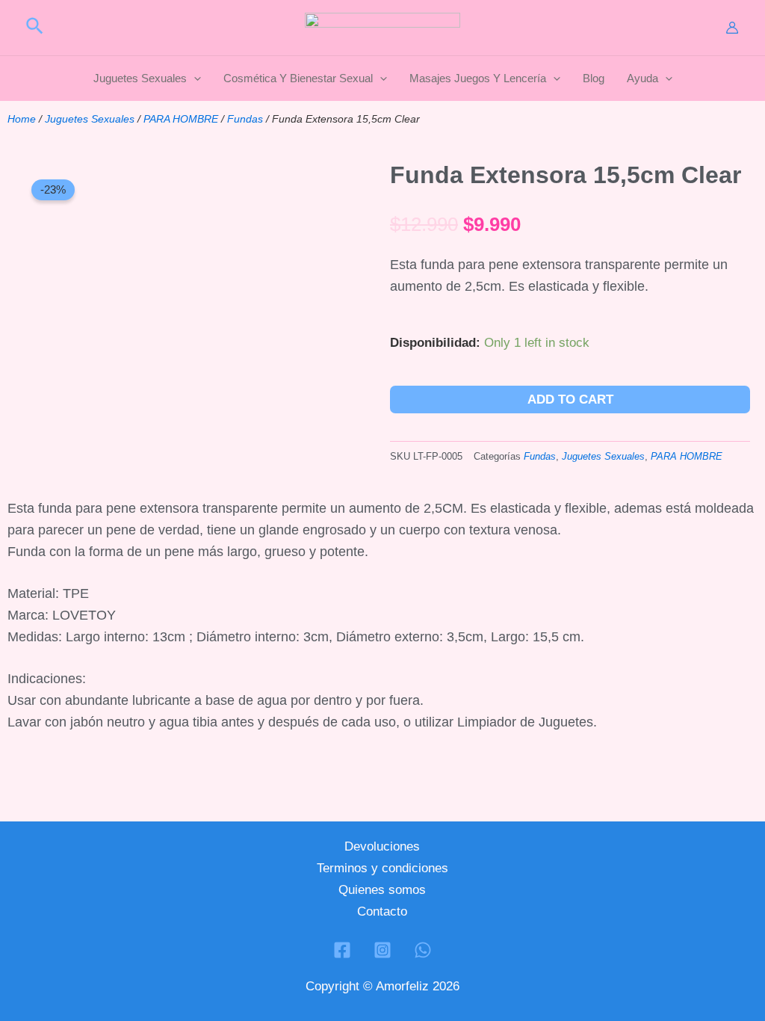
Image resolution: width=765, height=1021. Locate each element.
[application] (194, 78)
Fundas (245, 119)
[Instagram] (382, 950)
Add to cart (570, 399)
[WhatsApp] (423, 950)
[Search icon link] (35, 28)
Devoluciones (382, 846)
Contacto (382, 911)
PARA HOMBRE (180, 119)
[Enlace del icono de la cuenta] (732, 27)
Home (21, 119)
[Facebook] (342, 950)
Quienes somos (382, 890)
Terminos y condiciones (382, 868)
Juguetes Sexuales (89, 119)
